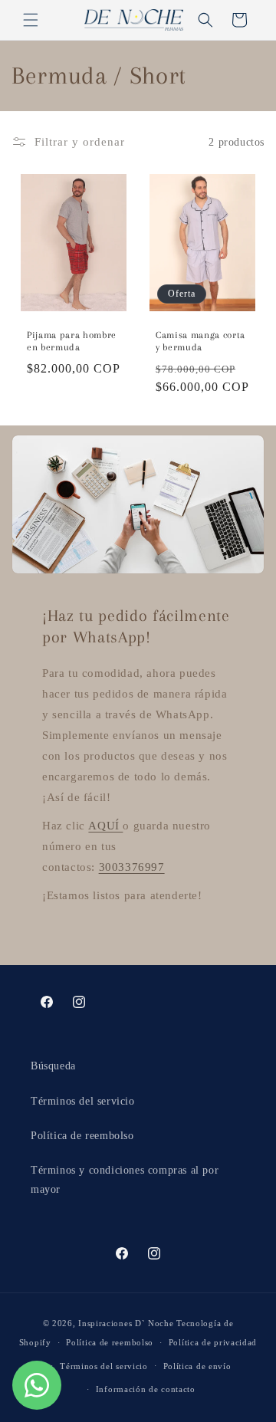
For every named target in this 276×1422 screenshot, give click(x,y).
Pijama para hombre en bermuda (72, 341)
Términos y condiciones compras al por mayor (125, 1179)
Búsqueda (53, 1066)
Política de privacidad (213, 1342)
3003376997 (132, 867)
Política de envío (197, 1366)
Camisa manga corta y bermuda (200, 341)
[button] (31, 20)
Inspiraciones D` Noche (125, 1323)
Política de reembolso (82, 1135)
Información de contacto (146, 1389)
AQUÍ (105, 825)
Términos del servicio (83, 1101)
